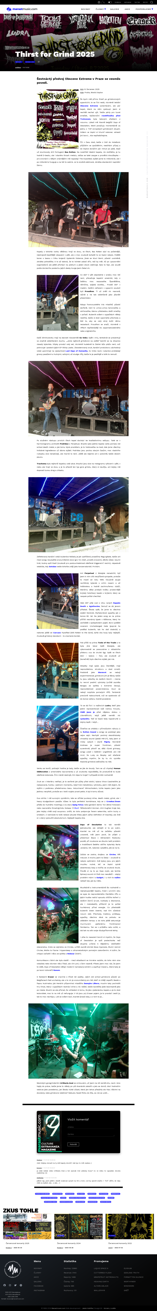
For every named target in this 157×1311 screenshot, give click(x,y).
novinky (38, 1268)
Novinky (85, 9)
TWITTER (137, 2)
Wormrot (102, 672)
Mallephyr (99, 1290)
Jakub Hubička (87, 1308)
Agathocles (94, 606)
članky (37, 1273)
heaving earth (101, 1281)
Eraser (111, 1197)
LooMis (113, 1308)
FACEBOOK (118, 2)
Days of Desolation (96, 1197)
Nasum (56, 970)
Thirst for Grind (42, 1193)
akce (36, 1277)
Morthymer (130, 1281)
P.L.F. (76, 808)
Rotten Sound (89, 732)
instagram (39, 1290)
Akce (127, 9)
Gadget (99, 877)
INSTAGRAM (127, 2)
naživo (117, 877)
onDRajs (18, 67)
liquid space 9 (101, 1268)
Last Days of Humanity (77, 351)
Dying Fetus (77, 805)
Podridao (92, 1193)
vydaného (84, 719)
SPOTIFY (145, 2)
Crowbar (110, 801)
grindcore (80, 1202)
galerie (37, 1281)
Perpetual (115, 1193)
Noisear (70, 954)
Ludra (63, 1197)
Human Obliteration (77, 1197)
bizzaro (106, 1308)
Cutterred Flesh (102, 1273)
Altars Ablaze (101, 1286)
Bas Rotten (57, 1193)
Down (117, 801)
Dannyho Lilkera (91, 983)
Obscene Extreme (89, 106)
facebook (38, 1286)
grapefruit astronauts (106, 1277)
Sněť (126, 1290)
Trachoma (103, 1193)
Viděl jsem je (87, 712)
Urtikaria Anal (50, 1202)
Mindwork (129, 1286)
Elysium (128, 1268)
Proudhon (70, 1193)
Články (100, 9)
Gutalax (52, 566)
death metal (105, 1202)
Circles (112, 854)
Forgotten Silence (133, 1277)
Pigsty (107, 742)
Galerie (114, 9)
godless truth (131, 1273)
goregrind (92, 1202)
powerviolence (66, 1202)
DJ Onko (81, 1193)
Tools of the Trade (49, 1197)
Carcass (57, 633)
